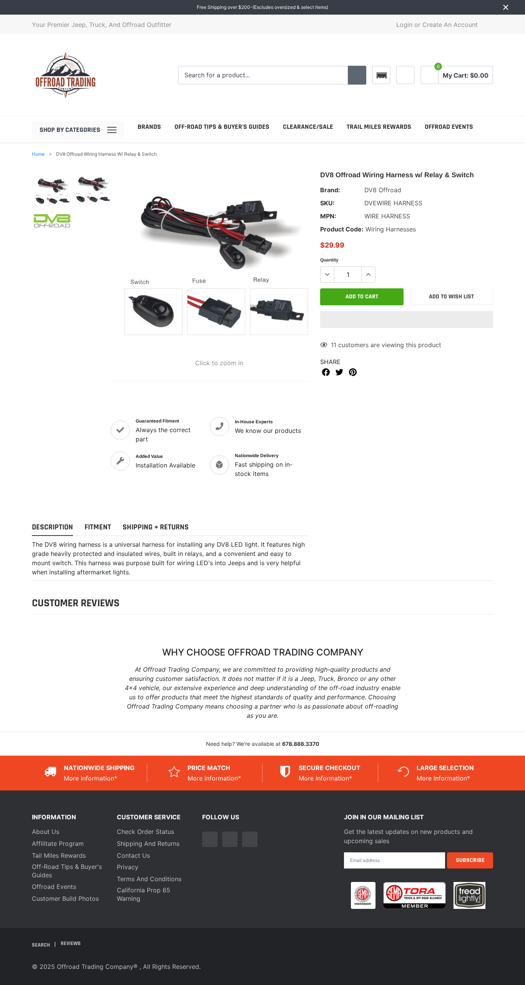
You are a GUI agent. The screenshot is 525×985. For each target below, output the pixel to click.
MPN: (328, 216)
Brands (149, 126)
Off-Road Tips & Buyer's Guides (221, 126)
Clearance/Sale (308, 126)
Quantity (329, 260)
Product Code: (342, 229)
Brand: (330, 190)
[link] (405, 75)
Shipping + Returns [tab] (156, 527)
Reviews (71, 943)
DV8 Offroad (382, 190)
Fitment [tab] (98, 527)
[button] (406, 319)
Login (404, 25)
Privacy (127, 867)
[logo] (65, 75)
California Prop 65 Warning (143, 894)
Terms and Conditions (149, 879)
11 (333, 345)
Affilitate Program (58, 843)
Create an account (450, 25)
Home (38, 154)
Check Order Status (145, 831)
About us (45, 831)
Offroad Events (449, 126)
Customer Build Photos (65, 898)
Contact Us (133, 855)
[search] (357, 75)
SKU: (327, 203)
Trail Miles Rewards (379, 126)
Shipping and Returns (148, 843)
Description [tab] (52, 527)
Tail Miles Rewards (59, 855)
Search (41, 944)
